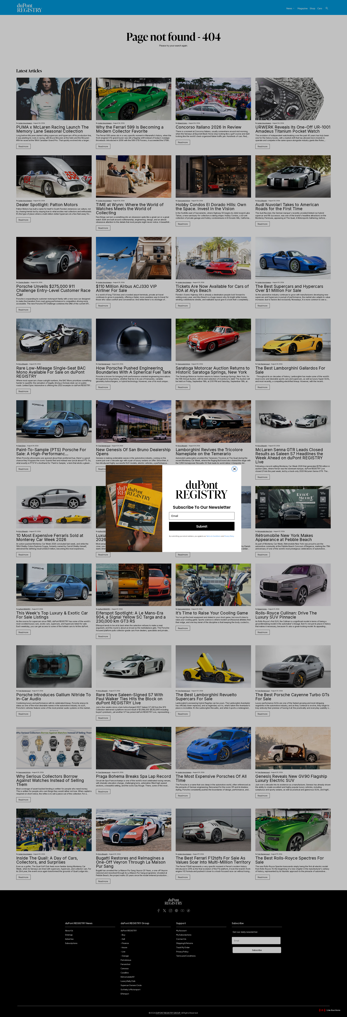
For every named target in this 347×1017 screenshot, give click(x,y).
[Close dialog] (234, 469)
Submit (201, 526)
